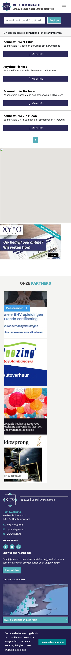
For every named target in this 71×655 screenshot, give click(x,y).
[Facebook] (6, 546)
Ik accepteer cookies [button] (52, 642)
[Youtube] (12, 546)
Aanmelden (12, 570)
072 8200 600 (15, 525)
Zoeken (54, 20)
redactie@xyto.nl (16, 529)
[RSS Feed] (19, 546)
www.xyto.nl (14, 533)
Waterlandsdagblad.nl (27, 5)
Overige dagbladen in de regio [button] (20, 619)
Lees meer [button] (21, 649)
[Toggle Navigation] (64, 6)
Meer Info (37, 54)
